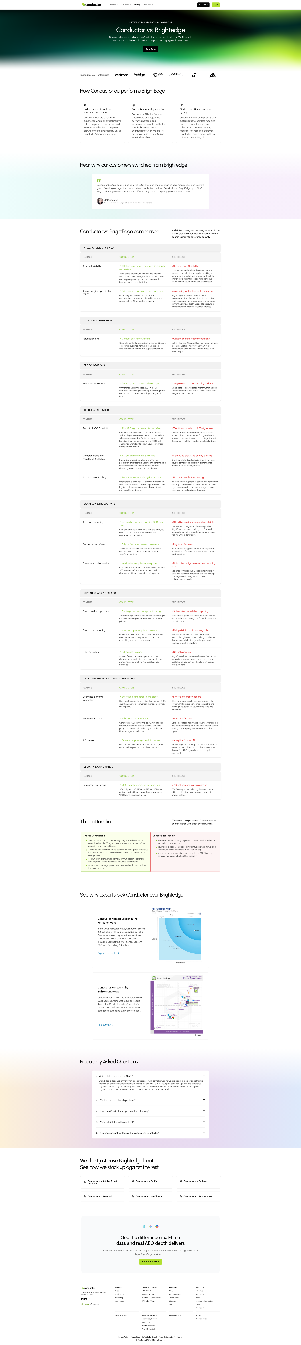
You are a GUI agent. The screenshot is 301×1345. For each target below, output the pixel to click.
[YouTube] (89, 1299)
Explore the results (150, 936)
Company (200, 1287)
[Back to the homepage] (91, 4)
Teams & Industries (149, 1287)
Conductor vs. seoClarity (150, 1196)
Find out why (150, 1006)
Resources (173, 1287)
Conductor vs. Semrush (102, 1196)
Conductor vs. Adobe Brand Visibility (102, 1182)
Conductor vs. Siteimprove (198, 1196)
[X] (82, 1299)
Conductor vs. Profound (198, 1182)
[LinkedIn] (85, 1299)
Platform (118, 1287)
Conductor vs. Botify (150, 1182)
